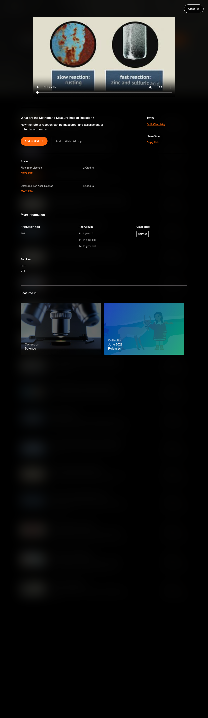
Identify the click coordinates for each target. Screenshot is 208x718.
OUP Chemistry (156, 124)
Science (142, 233)
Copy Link (153, 142)
